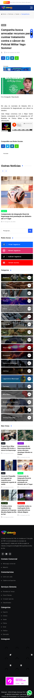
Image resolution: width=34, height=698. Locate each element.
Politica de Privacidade (9, 696)
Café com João (7, 577)
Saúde (17, 14)
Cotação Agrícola (8, 599)
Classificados (7, 602)
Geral (3, 443)
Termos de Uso (24, 696)
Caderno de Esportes (9, 580)
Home (4, 14)
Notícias (10, 14)
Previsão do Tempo (9, 591)
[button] (2, 171)
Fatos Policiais (7, 595)
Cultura (5, 615)
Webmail (4, 692)
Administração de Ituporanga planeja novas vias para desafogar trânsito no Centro (24, 450)
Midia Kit (5, 567)
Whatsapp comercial (9, 563)
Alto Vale (4, 503)
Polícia (5, 623)
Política (5, 630)
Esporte (4, 211)
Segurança (21, 503)
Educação (6, 634)
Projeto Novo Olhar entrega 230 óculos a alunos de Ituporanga (8, 448)
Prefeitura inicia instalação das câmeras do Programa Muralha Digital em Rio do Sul (9, 510)
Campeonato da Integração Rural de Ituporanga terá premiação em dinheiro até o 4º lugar (16, 216)
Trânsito (20, 443)
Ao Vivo (6, 2)
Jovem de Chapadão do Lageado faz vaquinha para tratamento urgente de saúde (8, 480)
